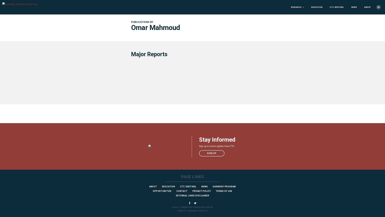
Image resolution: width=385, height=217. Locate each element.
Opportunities (162, 191)
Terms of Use (224, 191)
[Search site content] (378, 7)
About (367, 7)
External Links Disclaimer (192, 195)
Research (296, 7)
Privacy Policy (201, 191)
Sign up (211, 153)
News (354, 7)
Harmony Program (224, 186)
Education (316, 7)
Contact (182, 191)
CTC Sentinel (337, 7)
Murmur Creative (197, 211)
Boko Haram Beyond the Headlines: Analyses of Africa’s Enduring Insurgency (157, 77)
